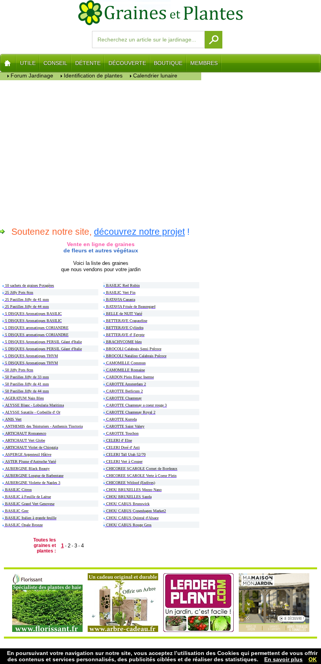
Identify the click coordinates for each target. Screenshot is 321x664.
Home (8, 63)
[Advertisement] (100, 152)
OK (312, 659)
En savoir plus (283, 659)
